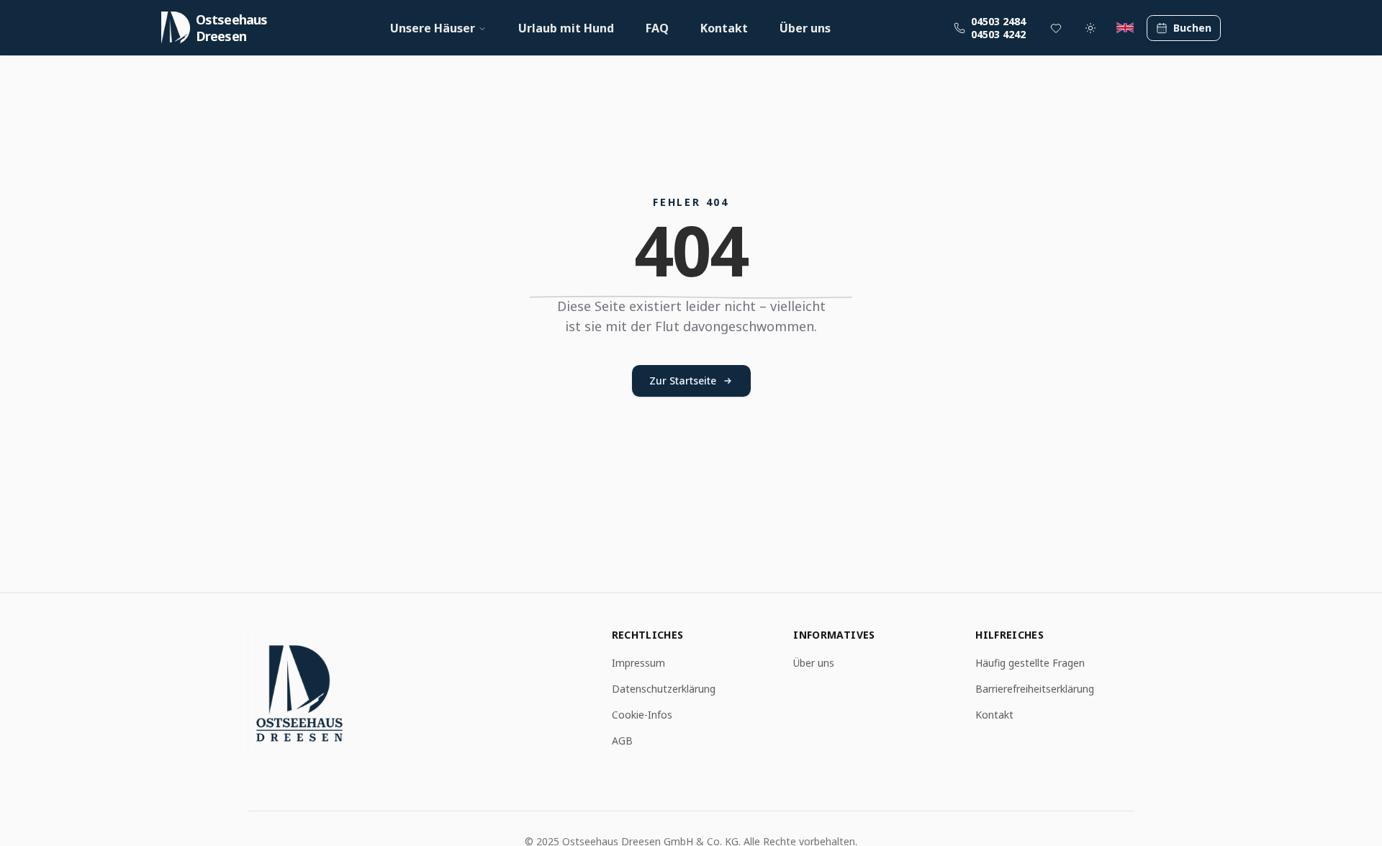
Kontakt (724, 28)
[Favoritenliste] (1056, 28)
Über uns (805, 28)
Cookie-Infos (642, 714)
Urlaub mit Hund (566, 28)
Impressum (638, 663)
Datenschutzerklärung (663, 689)
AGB (622, 740)
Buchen (1192, 28)
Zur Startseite (682, 380)
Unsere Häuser (432, 28)
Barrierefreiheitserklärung (1034, 689)
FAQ (657, 28)
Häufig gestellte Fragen (1030, 663)
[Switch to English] (1125, 28)
